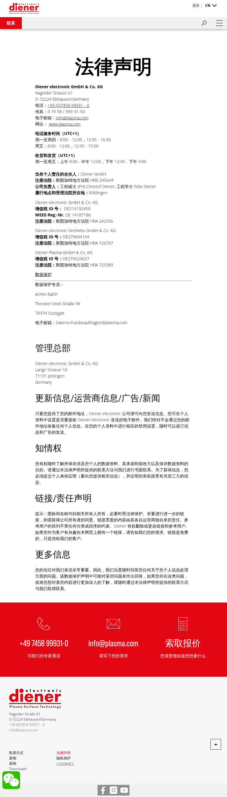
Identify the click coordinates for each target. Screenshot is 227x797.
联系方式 (16, 752)
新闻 (12, 758)
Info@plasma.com (72, 117)
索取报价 (183, 642)
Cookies (65, 764)
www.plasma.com (64, 124)
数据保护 (43, 274)
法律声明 (63, 752)
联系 (11, 23)
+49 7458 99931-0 (44, 642)
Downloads (18, 768)
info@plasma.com (113, 642)
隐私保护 (63, 758)
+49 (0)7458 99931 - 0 (68, 105)
